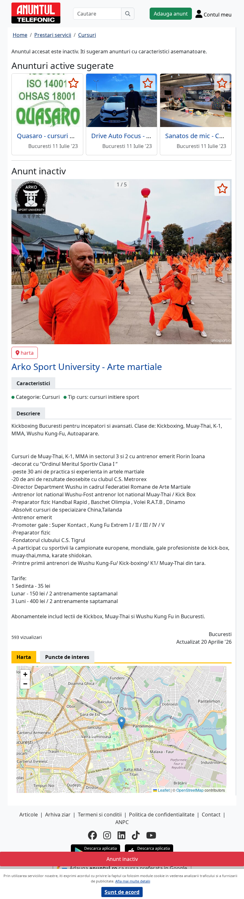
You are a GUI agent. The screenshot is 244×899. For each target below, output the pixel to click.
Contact (211, 814)
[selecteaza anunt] (73, 83)
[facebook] (92, 835)
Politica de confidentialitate (161, 814)
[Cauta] (127, 14)
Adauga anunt (171, 13)
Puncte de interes (67, 657)
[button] (121, 722)
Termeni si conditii (100, 814)
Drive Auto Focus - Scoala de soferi (142, 135)
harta (27, 352)
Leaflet (163, 790)
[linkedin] (121, 835)
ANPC (122, 822)
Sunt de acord (122, 892)
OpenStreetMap (190, 790)
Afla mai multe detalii (132, 881)
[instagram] (107, 835)
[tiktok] (136, 835)
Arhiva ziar (58, 814)
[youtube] (151, 835)
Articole (28, 814)
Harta (24, 657)
